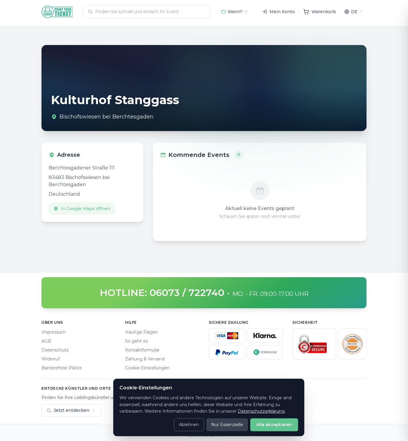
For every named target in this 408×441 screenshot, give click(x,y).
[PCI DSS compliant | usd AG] (352, 344)
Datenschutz (55, 350)
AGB (46, 341)
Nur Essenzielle (227, 424)
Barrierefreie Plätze (62, 368)
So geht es (136, 341)
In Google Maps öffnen (85, 208)
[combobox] (146, 12)
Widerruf (51, 359)
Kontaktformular (142, 350)
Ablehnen (189, 424)
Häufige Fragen (141, 332)
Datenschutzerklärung (261, 411)
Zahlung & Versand (145, 359)
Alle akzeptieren (274, 424)
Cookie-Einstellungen (147, 368)
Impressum (54, 332)
